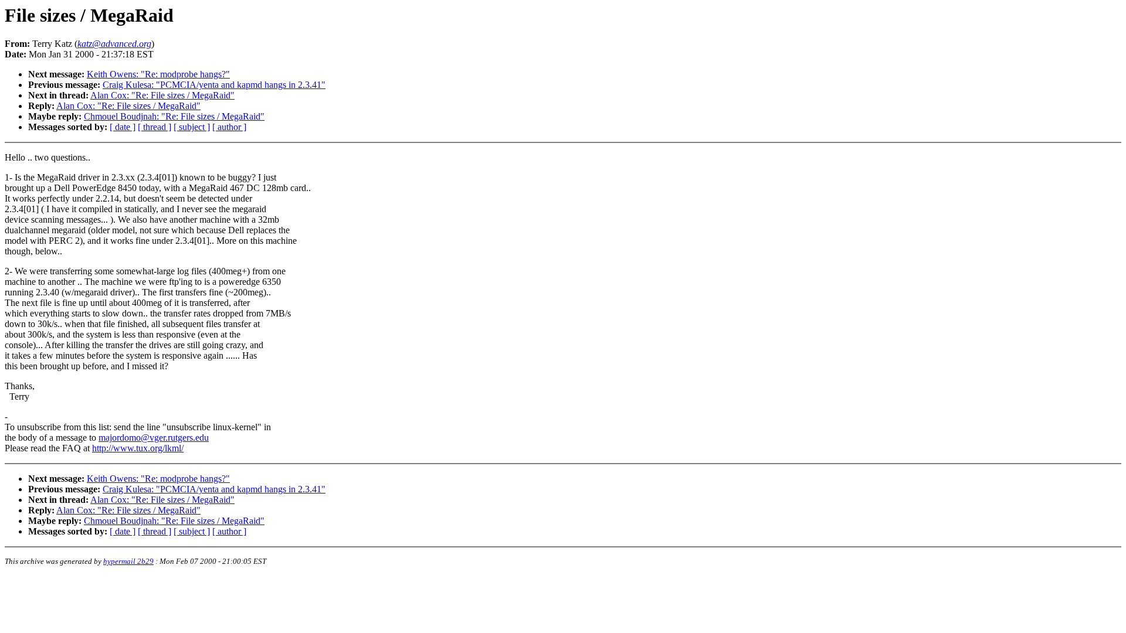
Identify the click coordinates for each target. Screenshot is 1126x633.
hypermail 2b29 (128, 561)
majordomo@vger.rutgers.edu (154, 438)
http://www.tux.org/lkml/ (138, 448)
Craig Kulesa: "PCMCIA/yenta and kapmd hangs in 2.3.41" (214, 85)
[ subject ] (192, 127)
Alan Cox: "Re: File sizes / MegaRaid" (162, 95)
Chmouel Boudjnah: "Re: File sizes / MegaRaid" (174, 116)
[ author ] (229, 127)
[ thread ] (154, 127)
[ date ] (122, 127)
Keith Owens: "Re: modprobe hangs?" (158, 74)
